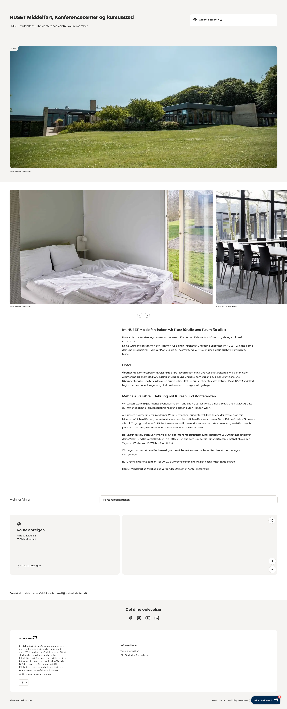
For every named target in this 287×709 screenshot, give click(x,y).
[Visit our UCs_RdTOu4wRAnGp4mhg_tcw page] (148, 618)
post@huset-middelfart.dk (220, 461)
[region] (199, 545)
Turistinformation (129, 651)
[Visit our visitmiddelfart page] (130, 618)
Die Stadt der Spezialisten (134, 655)
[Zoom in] (272, 561)
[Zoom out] (272, 569)
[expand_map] (271, 520)
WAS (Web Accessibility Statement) (231, 700)
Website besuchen (209, 19)
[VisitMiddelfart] (28, 637)
